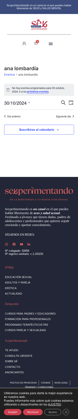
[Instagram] (6, 244)
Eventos (9, 74)
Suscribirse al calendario (36, 129)
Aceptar (12, 412)
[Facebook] (14, 244)
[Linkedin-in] (28, 244)
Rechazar (32, 412)
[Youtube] (21, 244)
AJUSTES (54, 404)
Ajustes (52, 412)
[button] (50, 43)
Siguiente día (63, 116)
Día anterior (14, 116)
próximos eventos (38, 91)
